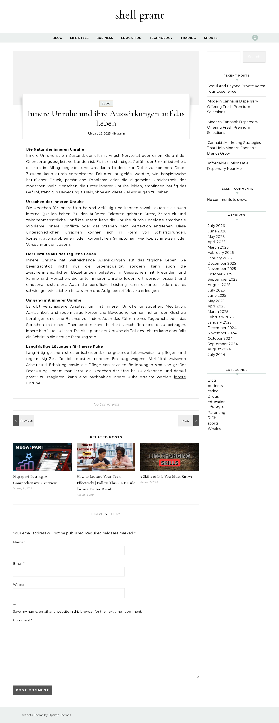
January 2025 (219, 322)
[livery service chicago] (189, 420)
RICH (212, 418)
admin (121, 133)
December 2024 (222, 328)
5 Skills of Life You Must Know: (166, 476)
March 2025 (218, 312)
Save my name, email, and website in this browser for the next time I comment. (77, 611)
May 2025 (216, 301)
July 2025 (216, 290)
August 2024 (219, 349)
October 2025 (220, 274)
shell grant (139, 15)
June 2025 (217, 295)
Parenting (216, 413)
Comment (22, 620)
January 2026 (219, 258)
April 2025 (216, 306)
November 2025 (222, 269)
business (105, 37)
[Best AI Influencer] (23, 420)
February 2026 (221, 253)
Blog (57, 37)
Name (19, 542)
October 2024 (220, 338)
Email (19, 563)
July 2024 (216, 355)
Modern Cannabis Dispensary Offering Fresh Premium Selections (232, 106)
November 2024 (222, 333)
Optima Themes (59, 715)
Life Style (79, 37)
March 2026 (218, 247)
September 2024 (223, 344)
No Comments (106, 404)
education (131, 37)
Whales (214, 429)
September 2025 (222, 279)
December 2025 (222, 263)
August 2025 (219, 285)
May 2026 (216, 237)
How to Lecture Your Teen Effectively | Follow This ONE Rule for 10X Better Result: (106, 482)
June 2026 (217, 231)
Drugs (213, 396)
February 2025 (221, 317)
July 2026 (216, 226)
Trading (188, 37)
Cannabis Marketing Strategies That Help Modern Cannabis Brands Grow (234, 148)
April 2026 (216, 242)
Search (254, 57)
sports (211, 37)
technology (161, 37)
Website (19, 585)
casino (213, 391)
